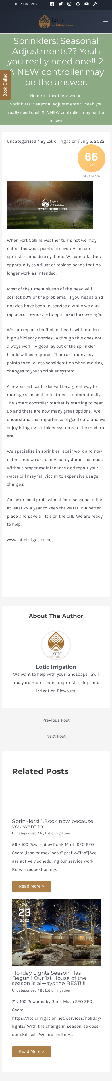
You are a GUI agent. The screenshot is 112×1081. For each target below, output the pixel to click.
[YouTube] (86, 4)
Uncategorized (21, 141)
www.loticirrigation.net (30, 539)
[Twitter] (61, 4)
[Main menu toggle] (106, 21)
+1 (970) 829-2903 (26, 3)
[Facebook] (52, 4)
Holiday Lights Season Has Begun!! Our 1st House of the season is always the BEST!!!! (49, 977)
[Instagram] (69, 4)
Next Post (56, 736)
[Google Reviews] (78, 4)
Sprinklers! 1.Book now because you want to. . (52, 824)
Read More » (31, 886)
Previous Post (56, 720)
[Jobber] (95, 4)
